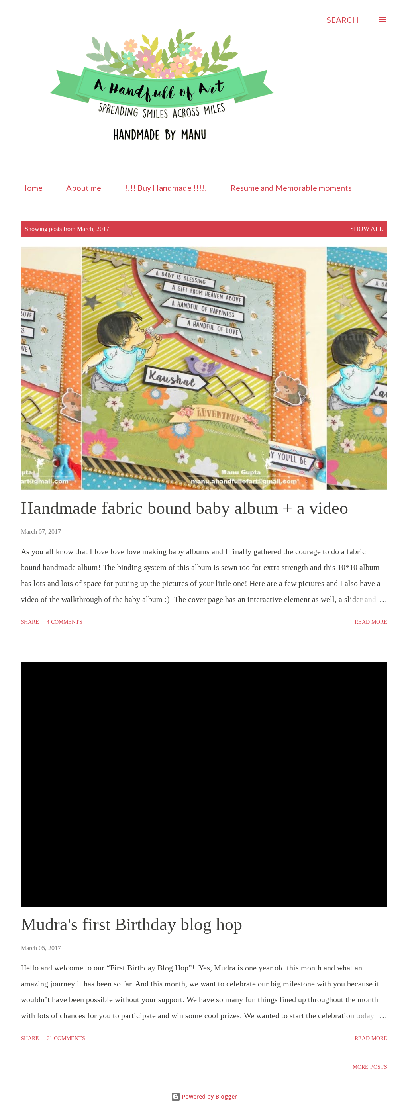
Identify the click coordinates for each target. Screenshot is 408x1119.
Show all (366, 228)
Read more (371, 622)
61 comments (66, 1038)
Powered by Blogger (208, 1096)
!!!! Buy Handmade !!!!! (166, 187)
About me (83, 187)
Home (32, 187)
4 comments (64, 622)
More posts (370, 1067)
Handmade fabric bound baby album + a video (184, 508)
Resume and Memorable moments (291, 187)
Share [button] (30, 622)
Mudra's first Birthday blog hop (131, 924)
